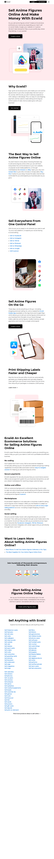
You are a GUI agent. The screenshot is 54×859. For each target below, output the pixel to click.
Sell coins (7, 636)
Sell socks (32, 660)
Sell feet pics (8, 632)
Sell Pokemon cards (11, 630)
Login (33, 2)
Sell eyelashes (9, 686)
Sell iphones (8, 676)
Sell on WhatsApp (16, 246)
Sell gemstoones (34, 634)
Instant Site (12, 172)
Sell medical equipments (12, 688)
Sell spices (7, 684)
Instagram (27, 523)
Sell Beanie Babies (35, 654)
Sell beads (7, 690)
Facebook (20, 523)
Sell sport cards (9, 648)
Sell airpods (8, 708)
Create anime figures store (27, 607)
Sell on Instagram (15, 238)
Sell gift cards (9, 706)
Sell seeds (7, 702)
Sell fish (7, 700)
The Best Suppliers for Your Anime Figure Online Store (24, 552)
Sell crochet (33, 644)
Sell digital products (35, 658)
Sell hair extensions (35, 668)
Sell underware (9, 662)
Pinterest (40, 523)
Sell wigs (7, 664)
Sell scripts (8, 650)
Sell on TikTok (14, 241)
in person (23, 494)
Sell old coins (8, 634)
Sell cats (7, 644)
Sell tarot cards (34, 666)
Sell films (32, 630)
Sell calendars (9, 672)
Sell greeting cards (10, 656)
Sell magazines (9, 666)
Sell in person (14, 251)
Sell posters (8, 704)
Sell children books (35, 636)
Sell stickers (8, 674)
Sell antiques (8, 682)
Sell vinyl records (10, 640)
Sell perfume (33, 662)
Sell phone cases (34, 638)
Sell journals (33, 648)
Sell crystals (8, 642)
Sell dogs (7, 668)
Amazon (23, 170)
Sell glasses (32, 650)
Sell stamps (8, 646)
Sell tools (7, 696)
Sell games (8, 694)
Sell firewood (8, 698)
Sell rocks (7, 652)
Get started (42, 1)
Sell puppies (33, 652)
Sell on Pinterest (15, 243)
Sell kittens (32, 632)
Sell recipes (32, 656)
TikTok (34, 523)
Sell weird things (34, 646)
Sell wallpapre (9, 638)
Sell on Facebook (15, 235)
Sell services (8, 680)
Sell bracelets (8, 660)
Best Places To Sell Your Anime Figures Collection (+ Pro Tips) (26, 549)
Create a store (15, 36)
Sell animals (8, 658)
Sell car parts (8, 678)
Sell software (33, 640)
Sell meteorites (9, 654)
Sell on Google (14, 248)
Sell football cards (35, 642)
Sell (11, 710)
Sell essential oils (10, 692)
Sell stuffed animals (35, 664)
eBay (29, 170)
